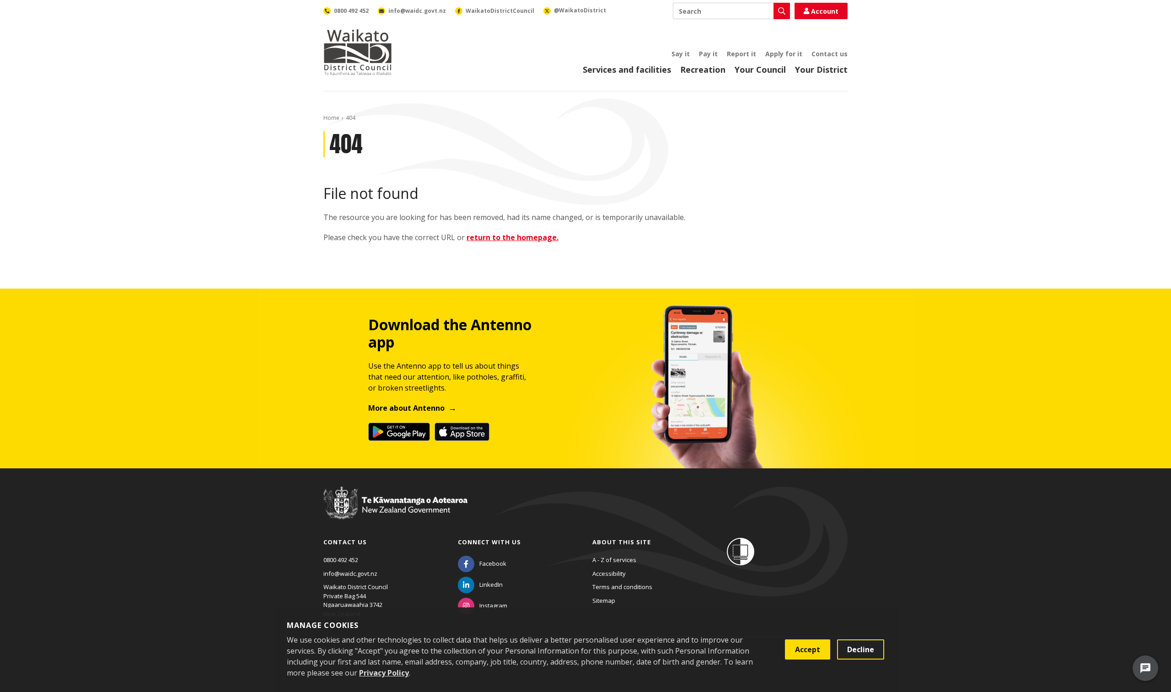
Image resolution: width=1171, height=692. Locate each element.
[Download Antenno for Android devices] (399, 432)
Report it (741, 53)
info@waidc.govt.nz (350, 573)
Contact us (829, 53)
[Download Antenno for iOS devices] (462, 432)
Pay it (708, 53)
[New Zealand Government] (395, 511)
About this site (621, 542)
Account (824, 11)
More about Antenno (406, 408)
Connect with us (489, 542)
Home (331, 118)
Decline (860, 649)
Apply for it (783, 53)
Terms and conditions (622, 587)
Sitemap (603, 600)
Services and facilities (627, 69)
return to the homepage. (513, 237)
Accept (807, 649)
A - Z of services (614, 560)
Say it (680, 53)
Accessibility (609, 573)
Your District (821, 69)
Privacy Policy (384, 673)
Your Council (760, 69)
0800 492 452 (340, 560)
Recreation (702, 69)
